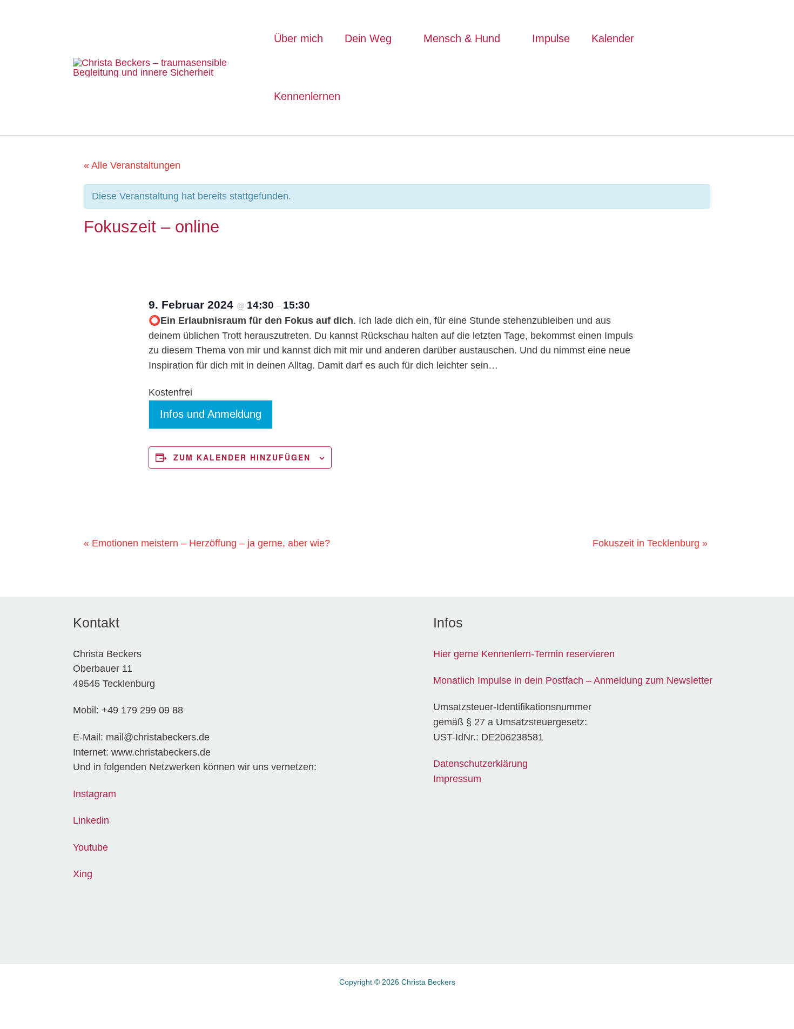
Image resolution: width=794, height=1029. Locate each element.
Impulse (551, 38)
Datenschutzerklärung (480, 763)
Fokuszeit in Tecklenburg (650, 543)
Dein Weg (368, 38)
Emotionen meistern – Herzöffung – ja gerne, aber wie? (207, 543)
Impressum (457, 778)
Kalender (612, 38)
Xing (84, 873)
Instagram (94, 794)
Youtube (90, 847)
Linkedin (91, 820)
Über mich (298, 38)
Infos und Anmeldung (210, 414)
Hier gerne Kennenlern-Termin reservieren (524, 654)
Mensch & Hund (461, 38)
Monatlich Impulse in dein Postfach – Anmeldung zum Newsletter (572, 680)
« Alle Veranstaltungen (132, 165)
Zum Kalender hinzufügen (242, 457)
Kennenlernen (307, 96)
